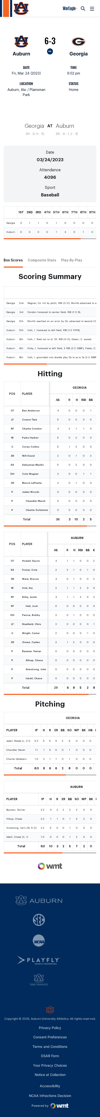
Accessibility (50, 1086)
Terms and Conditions (50, 1046)
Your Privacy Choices (50, 1065)
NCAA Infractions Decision (50, 1095)
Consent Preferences (50, 1037)
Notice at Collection (50, 1075)
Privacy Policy (50, 1028)
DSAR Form (50, 1056)
